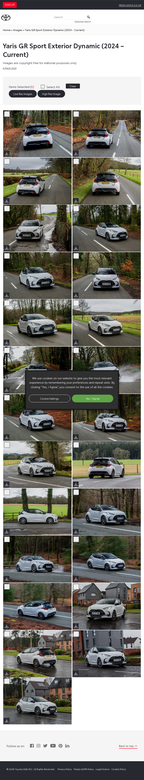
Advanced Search (83, 21)
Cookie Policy (118, 769)
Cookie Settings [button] (49, 398)
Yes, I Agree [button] (93, 398)
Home (6, 30)
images (17, 30)
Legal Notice (103, 769)
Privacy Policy (65, 769)
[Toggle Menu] (139, 17)
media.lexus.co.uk (130, 5)
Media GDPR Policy (84, 769)
